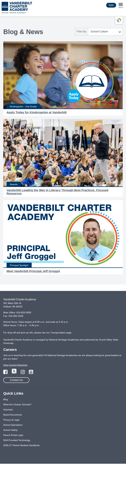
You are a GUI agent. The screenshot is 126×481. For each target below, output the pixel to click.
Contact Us (16, 380)
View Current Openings (15, 365)
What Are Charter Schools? (17, 404)
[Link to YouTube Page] (31, 373)
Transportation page (60, 332)
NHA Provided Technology (16, 440)
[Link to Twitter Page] (14, 373)
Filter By (81, 31)
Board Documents (12, 414)
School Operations (12, 425)
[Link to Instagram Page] (23, 373)
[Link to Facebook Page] (5, 373)
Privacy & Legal (11, 419)
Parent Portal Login (13, 435)
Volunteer (8, 409)
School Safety (10, 430)
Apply (111, 5)
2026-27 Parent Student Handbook (21, 445)
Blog (5, 399)
